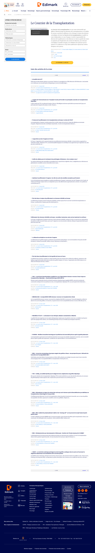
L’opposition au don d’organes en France (42, 139)
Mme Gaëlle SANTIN (49, 150)
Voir (55, 57)
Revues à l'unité (68, 493)
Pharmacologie (48, 490)
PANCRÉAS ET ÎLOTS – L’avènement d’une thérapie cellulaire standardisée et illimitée (54, 315)
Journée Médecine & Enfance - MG (75, 524)
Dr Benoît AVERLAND (39, 228)
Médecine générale (34, 506)
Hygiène (47, 509)
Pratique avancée (49, 494)
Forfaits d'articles (68, 498)
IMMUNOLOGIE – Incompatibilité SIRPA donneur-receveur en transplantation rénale (53, 297)
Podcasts (23, 500)
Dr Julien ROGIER (55, 89)
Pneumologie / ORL (66, 10)
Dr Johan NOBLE (38, 463)
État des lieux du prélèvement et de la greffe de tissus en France (48, 256)
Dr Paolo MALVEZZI (39, 443)
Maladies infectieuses (87, 10)
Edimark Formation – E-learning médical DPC (73, 521)
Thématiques (9, 38)
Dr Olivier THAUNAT (39, 130)
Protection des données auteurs (57, 548)
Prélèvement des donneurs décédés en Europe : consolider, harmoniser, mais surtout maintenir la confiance (58, 217)
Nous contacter (84, 486)
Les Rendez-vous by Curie (58, 528)
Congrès (23, 491)
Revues (9, 14)
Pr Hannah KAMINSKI (47, 91)
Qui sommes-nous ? (82, 493)
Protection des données (41, 548)
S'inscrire (87, 4)
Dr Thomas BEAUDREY (48, 404)
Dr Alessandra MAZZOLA (48, 111)
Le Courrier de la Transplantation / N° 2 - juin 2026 (46, 87)
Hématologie (31, 10)
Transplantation (48, 505)
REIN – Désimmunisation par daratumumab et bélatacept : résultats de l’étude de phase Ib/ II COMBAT (58, 433)
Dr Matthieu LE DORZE (40, 247)
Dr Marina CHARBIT (70, 89)
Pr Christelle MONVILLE (40, 169)
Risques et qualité (49, 511)
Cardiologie (32, 488)
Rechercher (16, 59)
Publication (8, 29)
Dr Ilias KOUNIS (38, 384)
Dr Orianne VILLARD (39, 326)
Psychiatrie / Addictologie (51, 496)
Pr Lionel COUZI (63, 89)
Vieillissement (48, 507)
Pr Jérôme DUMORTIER (80, 89)
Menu (7, 10)
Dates (6, 49)
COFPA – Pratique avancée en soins (31, 524)
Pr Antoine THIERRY (39, 89)
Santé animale (48, 503)
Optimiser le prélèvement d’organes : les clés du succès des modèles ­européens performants (56, 178)
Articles (23, 486)
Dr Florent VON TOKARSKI (51, 288)
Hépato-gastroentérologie (43, 10)
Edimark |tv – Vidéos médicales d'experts (33, 521)
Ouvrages (68, 495)
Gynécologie (32, 496)
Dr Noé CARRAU (48, 247)
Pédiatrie (47, 499)
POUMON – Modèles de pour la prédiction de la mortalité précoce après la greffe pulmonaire (60, 334)
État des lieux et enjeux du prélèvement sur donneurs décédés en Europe (51, 198)
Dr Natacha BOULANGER (40, 288)
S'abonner (68, 490)
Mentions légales (28, 548)
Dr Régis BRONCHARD (40, 150)
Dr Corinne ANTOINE (39, 208)
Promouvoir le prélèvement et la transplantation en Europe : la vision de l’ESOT (52, 120)
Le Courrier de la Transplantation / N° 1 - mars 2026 (47, 286)
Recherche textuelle (10, 23)
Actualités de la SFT (37, 79)
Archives (80, 496)
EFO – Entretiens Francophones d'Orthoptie (53, 524)
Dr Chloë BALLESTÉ (39, 189)
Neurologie (32, 508)
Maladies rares (33, 504)
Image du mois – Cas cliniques (53, 521)
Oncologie (23, 10)
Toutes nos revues (68, 500)
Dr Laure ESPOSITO (38, 91)
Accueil (16, 10)
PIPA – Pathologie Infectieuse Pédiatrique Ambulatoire (36, 528)
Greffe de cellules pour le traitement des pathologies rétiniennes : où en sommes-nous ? (55, 159)
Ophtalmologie (48, 488)
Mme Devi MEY (47, 130)
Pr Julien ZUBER (55, 91)
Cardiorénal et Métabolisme (32, 491)
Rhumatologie (76, 10)
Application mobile (82, 498)
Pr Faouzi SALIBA (38, 111)
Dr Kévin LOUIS (38, 307)
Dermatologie (55, 10)
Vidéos (22, 495)
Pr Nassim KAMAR (48, 89)
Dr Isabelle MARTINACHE (40, 268)
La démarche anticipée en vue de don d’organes (44, 237)
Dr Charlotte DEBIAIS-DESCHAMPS (42, 365)
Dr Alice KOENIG (38, 424)
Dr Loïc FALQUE (38, 344)
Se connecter (75, 4)
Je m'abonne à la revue (62, 62)
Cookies (69, 548)
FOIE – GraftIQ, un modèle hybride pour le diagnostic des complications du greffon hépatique (56, 373)
